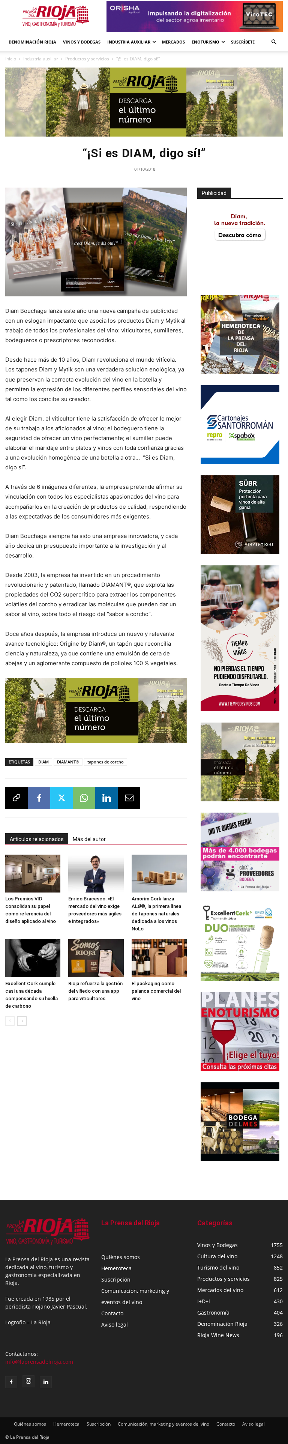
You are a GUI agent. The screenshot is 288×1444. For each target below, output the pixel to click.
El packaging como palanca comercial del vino (156, 991)
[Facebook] (39, 798)
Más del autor (89, 839)
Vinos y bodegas (81, 42)
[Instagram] (28, 1381)
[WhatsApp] (84, 798)
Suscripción (115, 1279)
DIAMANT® (68, 762)
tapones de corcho (105, 762)
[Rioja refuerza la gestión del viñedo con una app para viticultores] (95, 958)
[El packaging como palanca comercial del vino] (159, 958)
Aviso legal (114, 1324)
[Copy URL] (16, 798)
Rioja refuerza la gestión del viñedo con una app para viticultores (95, 991)
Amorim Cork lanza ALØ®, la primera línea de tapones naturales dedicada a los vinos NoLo (156, 914)
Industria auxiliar (40, 59)
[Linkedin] (106, 798)
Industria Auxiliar (128, 42)
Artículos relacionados (37, 839)
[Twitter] (61, 798)
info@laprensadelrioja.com (39, 1361)
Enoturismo (205, 42)
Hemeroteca (116, 1268)
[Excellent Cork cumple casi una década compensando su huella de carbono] (32, 958)
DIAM (43, 762)
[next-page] (22, 1021)
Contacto (112, 1313)
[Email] (129, 798)
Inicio (10, 59)
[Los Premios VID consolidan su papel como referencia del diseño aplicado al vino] (32, 874)
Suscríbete (243, 42)
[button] (274, 42)
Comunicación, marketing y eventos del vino (163, 1424)
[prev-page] (10, 1021)
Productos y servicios (87, 59)
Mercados (173, 42)
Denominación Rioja (32, 42)
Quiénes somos (120, 1257)
